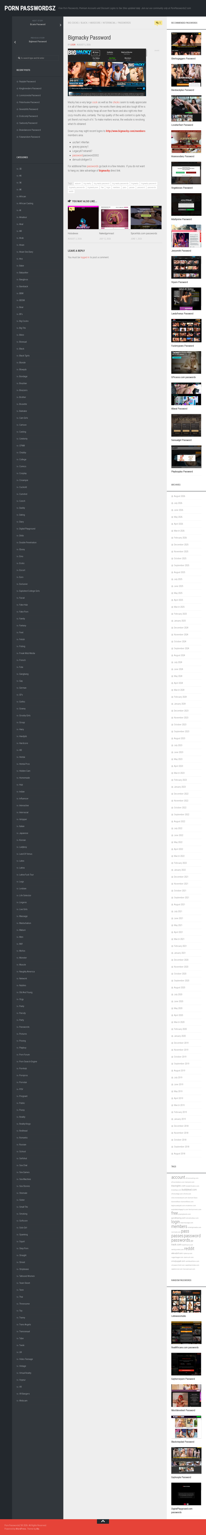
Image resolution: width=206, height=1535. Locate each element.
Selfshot (23, 1158)
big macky (87, 183)
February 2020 (180, 1029)
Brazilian (23, 383)
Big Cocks (73, 22)
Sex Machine (25, 1179)
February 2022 (180, 863)
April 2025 (178, 600)
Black (84, 22)
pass (124, 187)
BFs (21, 314)
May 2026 (178, 517)
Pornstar (23, 1082)
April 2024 (178, 683)
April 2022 (178, 849)
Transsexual (24, 1331)
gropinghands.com (184, 1214)
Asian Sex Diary (26, 251)
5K (20, 182)
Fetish (22, 639)
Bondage (23, 376)
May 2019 (178, 1091)
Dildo (21, 535)
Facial (22, 598)
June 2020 (178, 1001)
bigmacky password (148, 183)
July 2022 (178, 828)
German (22, 687)
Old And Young (25, 992)
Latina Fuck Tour (26, 874)
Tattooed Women (27, 1276)
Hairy (21, 729)
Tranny (22, 1317)
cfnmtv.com (187, 1194)
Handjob (23, 736)
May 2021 (178, 925)
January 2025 (180, 620)
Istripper (23, 819)
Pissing (22, 1040)
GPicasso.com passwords (183, 377)
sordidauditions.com (192, 1261)
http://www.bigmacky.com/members (125, 131)
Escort (22, 570)
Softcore (23, 1220)
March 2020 (179, 1022)
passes (132, 187)
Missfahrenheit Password (183, 1410)
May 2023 (178, 759)
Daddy (22, 508)
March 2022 (179, 856)
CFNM (22, 445)
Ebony (22, 549)
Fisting (22, 646)
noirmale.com (176, 1232)
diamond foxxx (192, 1198)
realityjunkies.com (177, 1250)
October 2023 (180, 724)
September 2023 (181, 731)
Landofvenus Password (182, 313)
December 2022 (181, 793)
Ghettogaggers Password (183, 58)
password (77, 155)
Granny (22, 708)
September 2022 (181, 814)
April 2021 (178, 932)
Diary (21, 521)
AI (20, 210)
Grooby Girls (24, 715)
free (102, 187)
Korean (22, 840)
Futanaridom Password (29, 137)
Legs (21, 881)
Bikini (21, 335)
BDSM (22, 300)
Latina (22, 867)
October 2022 (180, 807)
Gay (21, 681)
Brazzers (23, 390)
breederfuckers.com (192, 1186)
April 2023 (178, 766)
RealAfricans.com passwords (185, 1347)
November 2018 (181, 1133)
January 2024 (180, 703)
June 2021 (178, 918)
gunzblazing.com (178, 1218)
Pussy (22, 1110)
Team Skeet (24, 1283)
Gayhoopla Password (181, 1477)
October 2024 (180, 641)
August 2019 (179, 1070)
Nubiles (22, 985)
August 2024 (179, 655)
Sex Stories (24, 1186)
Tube (21, 1338)
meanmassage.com (186, 1223)
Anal (21, 224)
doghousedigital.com (178, 1206)
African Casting (26, 203)
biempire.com (189, 1182)
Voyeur (22, 1380)
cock (95, 102)
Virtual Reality (25, 1373)
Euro (21, 577)
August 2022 (179, 821)
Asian (21, 245)
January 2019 (180, 1119)
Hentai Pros (24, 764)
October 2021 (180, 890)
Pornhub (23, 1068)
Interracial (109, 22)
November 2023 (181, 717)
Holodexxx (73, 233)
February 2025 (180, 613)
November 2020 (181, 966)
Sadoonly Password (28, 123)
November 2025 (181, 551)
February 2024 (180, 697)
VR (20, 1386)
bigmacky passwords (77, 187)
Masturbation (25, 923)
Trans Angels (25, 1324)
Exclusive (23, 584)
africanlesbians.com (178, 1182)
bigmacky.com (93, 187)
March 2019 (179, 1105)
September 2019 (181, 1063)
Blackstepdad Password (182, 1441)
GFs (21, 694)
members (116, 187)
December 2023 (181, 710)
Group (22, 722)
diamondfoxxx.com (187, 1202)
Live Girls (23, 909)
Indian (22, 791)
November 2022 (181, 800)
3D (20, 168)
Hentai (22, 757)
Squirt (22, 1241)
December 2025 (181, 544)
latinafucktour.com (192, 1218)
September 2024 (181, 648)
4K (20, 175)
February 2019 (180, 1112)
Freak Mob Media (27, 653)
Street (22, 1262)
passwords (92, 166)
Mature (22, 930)
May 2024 (178, 676)
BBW (21, 293)
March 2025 (179, 607)
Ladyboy (23, 847)
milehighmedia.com (194, 1227)
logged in (85, 257)
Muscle (22, 964)
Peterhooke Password (29, 102)
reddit (71, 191)
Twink (21, 1345)
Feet (21, 632)
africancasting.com (192, 1178)
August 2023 (179, 738)
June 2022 (178, 835)
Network (23, 978)
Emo (21, 556)
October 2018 (180, 1139)
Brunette (23, 404)
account (78, 183)
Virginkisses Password (182, 187)
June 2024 (178, 669)
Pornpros (23, 1075)
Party (21, 1020)
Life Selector (25, 895)
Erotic (22, 563)
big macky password (101, 183)
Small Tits (23, 1207)
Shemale (23, 1193)
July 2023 (178, 745)
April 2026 (178, 523)
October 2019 (180, 1056)
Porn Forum (24, 1054)
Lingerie (23, 902)
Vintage (22, 1366)
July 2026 (178, 503)
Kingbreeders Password (30, 88)
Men (21, 937)
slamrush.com (189, 1257)
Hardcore (94, 22)
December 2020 (181, 959)
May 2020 (178, 1008)
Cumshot (23, 494)
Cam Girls (23, 418)
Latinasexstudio (178, 1316)
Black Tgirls (24, 355)
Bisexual (23, 341)
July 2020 (178, 994)
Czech (22, 501)
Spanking (23, 1234)
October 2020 (180, 973)
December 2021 (181, 876)
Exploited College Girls (29, 591)
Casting (22, 431)
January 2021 (180, 953)
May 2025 (178, 593)
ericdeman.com (190, 1206)
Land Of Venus (25, 854)
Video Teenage (26, 1359)
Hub (21, 784)
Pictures (23, 1034)
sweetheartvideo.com (192, 1265)
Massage (23, 916)
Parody (22, 1013)
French (22, 660)
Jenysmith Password (181, 250)
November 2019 (181, 1049)
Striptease (24, 1269)
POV (21, 1089)
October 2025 (180, 558)
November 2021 (181, 883)
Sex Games (24, 1172)
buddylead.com (189, 1189)
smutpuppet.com (178, 1261)
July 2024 (178, 662)
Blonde (22, 362)
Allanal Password (179, 408)
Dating (22, 514)
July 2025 (178, 579)
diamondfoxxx (176, 1202)
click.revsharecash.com (179, 1198)
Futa (21, 667)
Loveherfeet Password (182, 125)
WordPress (21, 1528)
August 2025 (179, 572)
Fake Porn (23, 611)
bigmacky (104, 170)
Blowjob (23, 369)
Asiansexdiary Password (182, 156)
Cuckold (23, 487)
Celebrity (23, 438)
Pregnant (23, 1096)
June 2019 (178, 1084)
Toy (20, 1310)
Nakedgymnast (106, 233)
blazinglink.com (178, 1185)
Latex (21, 860)
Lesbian (22, 888)
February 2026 (180, 537)
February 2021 (180, 946)
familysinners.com (195, 1209)
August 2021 (179, 904)
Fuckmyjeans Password (182, 345)
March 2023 (179, 773)
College (22, 459)
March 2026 (179, 530)
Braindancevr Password (30, 130)
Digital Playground (27, 528)
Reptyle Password (27, 81)
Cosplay (23, 473)
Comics (22, 466)
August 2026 (179, 496)
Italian (21, 826)
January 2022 (180, 870)
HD (20, 750)
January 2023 (180, 786)
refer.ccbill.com (177, 1253)
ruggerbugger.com (177, 1257)
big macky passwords (120, 183)
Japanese (23, 833)
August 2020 (179, 987)
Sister (22, 1200)
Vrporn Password (179, 282)
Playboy (22, 1047)
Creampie (23, 480)
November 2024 (181, 634)
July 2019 (178, 1077)
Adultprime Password (181, 219)
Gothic (22, 701)
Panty (21, 1006)
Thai (21, 1296)
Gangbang (24, 674)
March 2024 (179, 690)
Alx (37, 1528)
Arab (21, 238)
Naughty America (27, 971)
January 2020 (180, 1036)
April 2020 (178, 1015)
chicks (116, 102)
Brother (22, 397)
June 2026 (178, 510)
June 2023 (178, 752)
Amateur (23, 217)
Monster (23, 957)
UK (20, 1352)
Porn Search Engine (28, 1061)
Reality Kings (25, 1123)
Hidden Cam (24, 771)
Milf (21, 944)
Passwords (124, 22)
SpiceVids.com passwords (144, 233)
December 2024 (181, 627)
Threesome (24, 1303)
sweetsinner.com (177, 1269)
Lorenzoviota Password (30, 95)
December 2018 (181, 1126)
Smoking (23, 1213)
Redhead (23, 1130)
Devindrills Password (28, 109)
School (22, 1151)
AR (20, 231)
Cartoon (23, 425)
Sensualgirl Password (181, 440)
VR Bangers (24, 1393)
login (72, 44)
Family (22, 618)
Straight (22, 1255)
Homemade (24, 777)
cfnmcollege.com (177, 1194)
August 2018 (179, 1153)
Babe (21, 265)
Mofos (22, 950)
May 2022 (178, 842)
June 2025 (178, 586)
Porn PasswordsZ (30, 8)
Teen (21, 1290)
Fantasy (22, 625)
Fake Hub (23, 604)
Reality (22, 1117)
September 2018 (181, 1146)
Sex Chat (23, 1165)
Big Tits (22, 328)
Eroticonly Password (28, 116)
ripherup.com (187, 1253)
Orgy (21, 999)
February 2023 (180, 780)
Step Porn (23, 1248)
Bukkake (23, 411)
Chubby (22, 452)
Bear (21, 307)
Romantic (23, 1137)
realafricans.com (187, 1245)
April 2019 (178, 1098)
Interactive (24, 805)
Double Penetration (27, 542)
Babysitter (23, 272)
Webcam (23, 1400)
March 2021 (179, 939)
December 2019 (181, 1043)
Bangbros (23, 279)
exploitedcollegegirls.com (179, 1209)
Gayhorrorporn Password (183, 1378)
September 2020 (181, 980)
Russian (22, 1144)
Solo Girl (23, 1227)
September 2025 (181, 565)
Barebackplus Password (182, 90)
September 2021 (181, 897)
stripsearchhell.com (178, 1265)
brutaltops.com (176, 1190)
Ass (21, 258)
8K (20, 189)
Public (22, 1103)
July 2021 (178, 911)
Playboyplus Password (182, 471)
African (22, 196)
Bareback (23, 286)
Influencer (24, 798)
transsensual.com (189, 1269)
